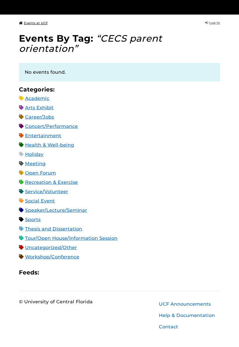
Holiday (34, 154)
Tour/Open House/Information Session (71, 238)
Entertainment (43, 135)
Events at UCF (36, 23)
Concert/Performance (51, 126)
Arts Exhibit (39, 107)
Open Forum (40, 173)
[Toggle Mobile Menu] (218, 6)
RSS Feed (66, 272)
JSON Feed (86, 272)
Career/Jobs (39, 117)
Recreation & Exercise (51, 182)
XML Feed (76, 272)
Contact (168, 327)
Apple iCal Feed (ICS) (47, 272)
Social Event (40, 201)
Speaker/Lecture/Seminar (56, 210)
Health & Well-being (49, 145)
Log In (214, 23)
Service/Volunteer (46, 191)
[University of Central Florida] (58, 7)
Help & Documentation (187, 315)
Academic (37, 98)
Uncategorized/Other (51, 247)
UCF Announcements (185, 304)
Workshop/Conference (52, 257)
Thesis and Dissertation (53, 229)
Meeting (35, 163)
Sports (33, 219)
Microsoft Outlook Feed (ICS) (56, 272)
